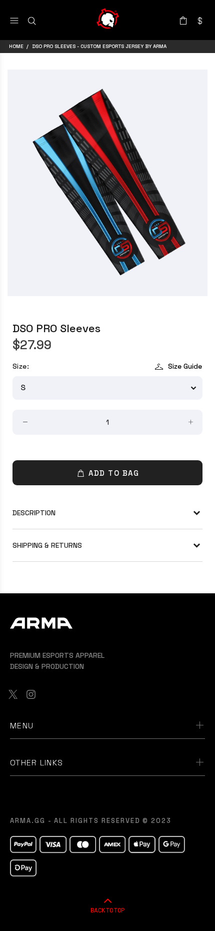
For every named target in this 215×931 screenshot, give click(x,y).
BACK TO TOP (107, 909)
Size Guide (185, 366)
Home (16, 46)
